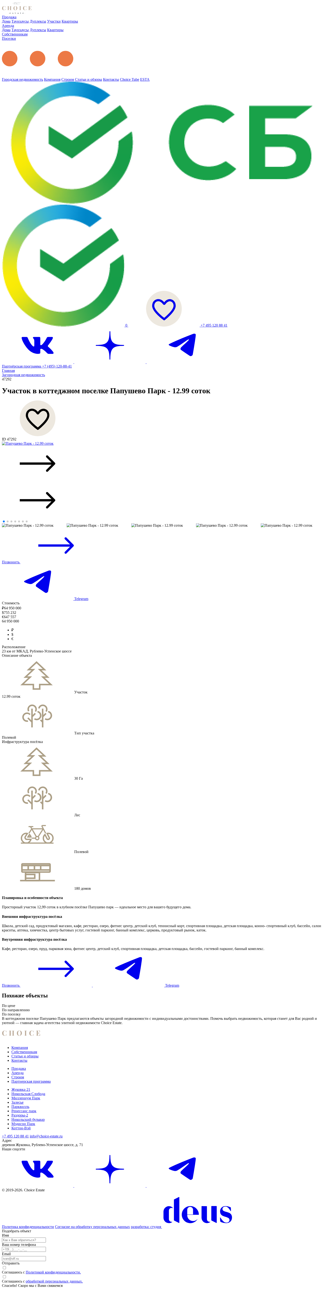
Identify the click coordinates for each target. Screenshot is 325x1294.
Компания (52, 79)
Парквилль (20, 1107)
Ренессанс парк (23, 1111)
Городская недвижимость (22, 79)
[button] (162, 464)
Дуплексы (38, 21)
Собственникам (15, 34)
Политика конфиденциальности (28, 1227)
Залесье (17, 1102)
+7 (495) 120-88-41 (57, 366)
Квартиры (70, 21)
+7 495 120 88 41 (214, 325)
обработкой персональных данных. (54, 1281)
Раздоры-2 (19, 1115)
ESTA (145, 79)
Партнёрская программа (22, 366)
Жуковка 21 (20, 1089)
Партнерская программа (31, 1081)
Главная (8, 371)
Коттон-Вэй (21, 1128)
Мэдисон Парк (23, 1124)
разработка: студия (146, 1227)
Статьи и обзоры (88, 79)
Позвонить (11, 562)
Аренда (8, 26)
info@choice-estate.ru (46, 1136)
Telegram (80, 599)
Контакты (111, 79)
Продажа (9, 17)
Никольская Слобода (28, 1094)
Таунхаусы (20, 21)
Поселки (9, 38)
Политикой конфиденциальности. (53, 1272)
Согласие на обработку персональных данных (92, 1227)
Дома (6, 21)
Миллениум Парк (25, 1098)
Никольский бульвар (28, 1119)
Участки (54, 21)
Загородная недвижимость (23, 375)
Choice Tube (129, 79)
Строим (67, 79)
